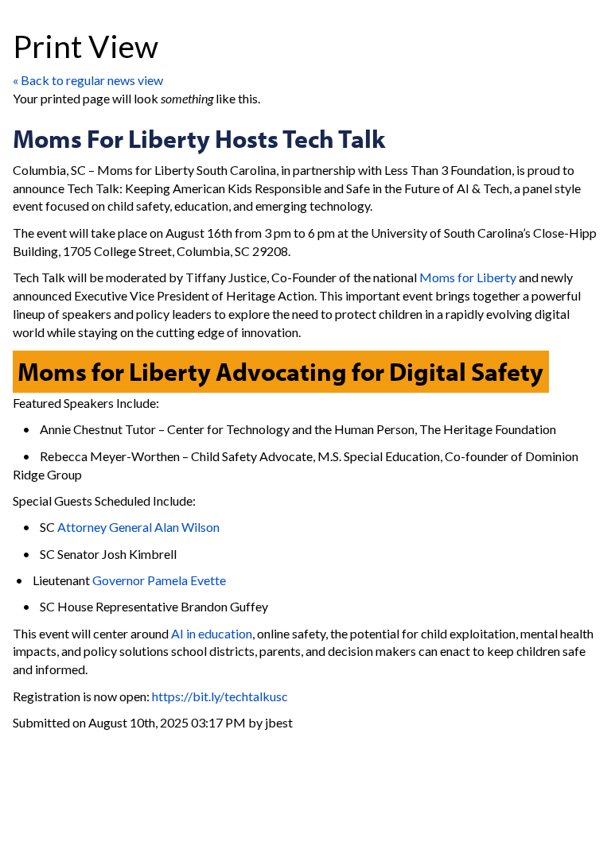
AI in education (211, 633)
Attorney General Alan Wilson (138, 526)
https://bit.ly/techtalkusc (220, 696)
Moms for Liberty (467, 277)
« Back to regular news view (88, 79)
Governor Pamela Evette (159, 580)
